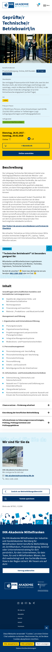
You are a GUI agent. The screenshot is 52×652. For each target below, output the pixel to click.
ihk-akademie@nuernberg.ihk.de (19, 475)
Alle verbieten (27, 644)
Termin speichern (26, 498)
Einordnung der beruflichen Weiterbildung (20, 412)
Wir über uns (21, 610)
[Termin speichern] (10, 139)
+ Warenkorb (26, 145)
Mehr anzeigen (43, 644)
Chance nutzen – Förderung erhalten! (18, 405)
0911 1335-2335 (16, 273)
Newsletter (21, 614)
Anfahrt (20, 622)
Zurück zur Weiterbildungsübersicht (26, 491)
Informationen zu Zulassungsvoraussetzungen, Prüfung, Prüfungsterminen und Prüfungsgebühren (23, 423)
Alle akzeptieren (11, 644)
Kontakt (20, 618)
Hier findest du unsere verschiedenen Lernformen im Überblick (25, 227)
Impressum (21, 626)
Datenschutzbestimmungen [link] (26, 648)
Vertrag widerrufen (26, 570)
